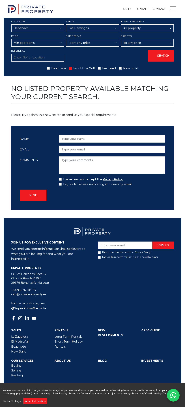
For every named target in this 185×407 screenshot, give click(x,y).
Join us (163, 245)
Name (24, 138)
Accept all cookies (35, 401)
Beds (14, 36)
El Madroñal (20, 341)
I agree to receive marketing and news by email (97, 184)
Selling (16, 370)
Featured (109, 68)
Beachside (58, 68)
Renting (17, 375)
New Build (18, 351)
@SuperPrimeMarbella (28, 308)
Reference (18, 50)
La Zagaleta (19, 336)
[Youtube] (34, 318)
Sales (127, 9)
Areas (70, 21)
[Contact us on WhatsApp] (173, 395)
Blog (102, 360)
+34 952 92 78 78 (23, 290)
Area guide (150, 330)
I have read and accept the (93, 179)
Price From (73, 36)
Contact (159, 9)
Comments (29, 160)
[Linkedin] (27, 318)
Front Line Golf (84, 68)
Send (33, 195)
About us (63, 360)
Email (24, 149)
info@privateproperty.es (28, 294)
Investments (152, 360)
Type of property (133, 21)
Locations (18, 21)
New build (130, 68)
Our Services (22, 360)
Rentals (142, 9)
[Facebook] (14, 318)
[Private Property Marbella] (30, 9)
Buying (16, 365)
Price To (126, 36)
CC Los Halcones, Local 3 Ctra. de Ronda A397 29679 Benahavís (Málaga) (30, 278)
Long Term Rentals (68, 336)
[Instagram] (20, 318)
